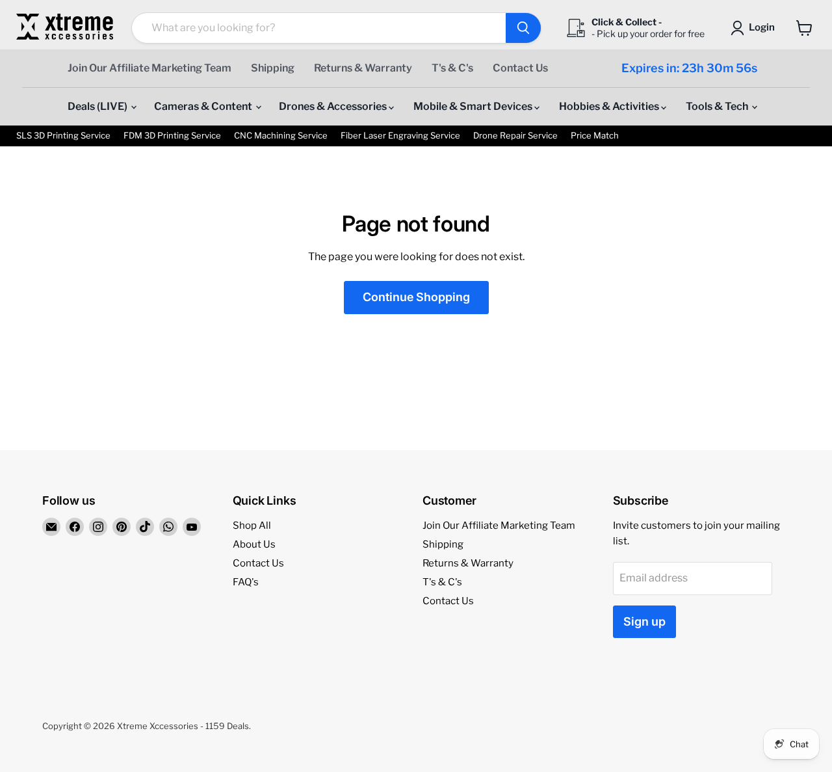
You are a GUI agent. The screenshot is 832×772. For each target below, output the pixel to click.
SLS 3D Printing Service (63, 135)
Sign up (644, 621)
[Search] (523, 28)
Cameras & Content (204, 106)
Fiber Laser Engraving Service (400, 135)
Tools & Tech (718, 106)
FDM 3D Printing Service (172, 135)
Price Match (595, 135)
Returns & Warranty (363, 68)
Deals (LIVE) (98, 106)
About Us (254, 544)
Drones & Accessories (334, 106)
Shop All (252, 525)
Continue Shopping (416, 297)
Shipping (272, 68)
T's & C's (452, 68)
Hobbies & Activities (610, 106)
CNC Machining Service (281, 135)
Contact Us (520, 68)
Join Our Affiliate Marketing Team (149, 68)
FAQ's (246, 582)
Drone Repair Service (515, 135)
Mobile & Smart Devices (473, 106)
